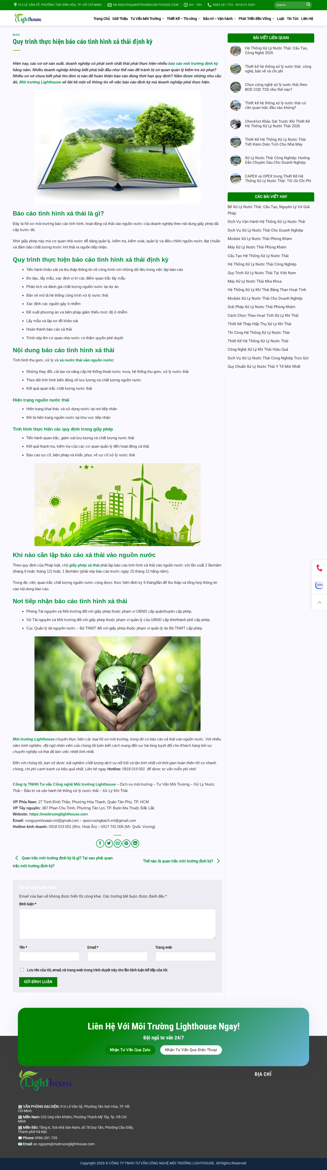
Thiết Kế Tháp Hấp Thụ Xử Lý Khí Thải (259, 324)
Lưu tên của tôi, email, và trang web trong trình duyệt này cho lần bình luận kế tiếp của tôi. (97, 970)
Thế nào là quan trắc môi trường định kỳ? (178, 861)
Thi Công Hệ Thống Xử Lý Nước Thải (259, 332)
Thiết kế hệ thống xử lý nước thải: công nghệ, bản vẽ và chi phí (278, 68)
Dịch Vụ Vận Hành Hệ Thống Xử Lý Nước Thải (266, 221)
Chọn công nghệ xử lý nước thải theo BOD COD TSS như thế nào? (276, 87)
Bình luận (27, 904)
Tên (23, 947)
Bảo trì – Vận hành (218, 19)
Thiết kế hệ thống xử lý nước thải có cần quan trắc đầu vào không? (275, 105)
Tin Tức (293, 19)
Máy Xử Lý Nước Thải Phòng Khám (257, 247)
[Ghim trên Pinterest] (126, 843)
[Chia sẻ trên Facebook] (100, 843)
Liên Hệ (307, 19)
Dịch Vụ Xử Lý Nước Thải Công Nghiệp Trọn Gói (268, 358)
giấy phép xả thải (84, 565)
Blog (16, 34)
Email (92, 947)
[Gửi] (308, 5)
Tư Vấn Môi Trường (146, 19)
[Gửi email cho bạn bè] (118, 843)
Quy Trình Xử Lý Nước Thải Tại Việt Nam (262, 273)
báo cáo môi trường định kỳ (193, 63)
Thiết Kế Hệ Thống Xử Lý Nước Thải (258, 341)
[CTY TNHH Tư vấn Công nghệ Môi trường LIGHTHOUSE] (28, 17)
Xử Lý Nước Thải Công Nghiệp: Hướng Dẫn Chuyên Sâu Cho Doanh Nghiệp (277, 160)
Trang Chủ (102, 19)
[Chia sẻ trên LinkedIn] (135, 843)
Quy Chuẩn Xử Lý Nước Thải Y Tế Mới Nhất (264, 366)
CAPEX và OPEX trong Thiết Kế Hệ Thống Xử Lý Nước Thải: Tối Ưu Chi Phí (278, 178)
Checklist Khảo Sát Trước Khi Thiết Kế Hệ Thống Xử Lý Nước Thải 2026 (277, 123)
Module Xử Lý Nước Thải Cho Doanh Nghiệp (265, 298)
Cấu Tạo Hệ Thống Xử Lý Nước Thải (258, 256)
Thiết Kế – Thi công (182, 19)
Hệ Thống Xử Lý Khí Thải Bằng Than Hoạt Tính (267, 289)
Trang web (163, 947)
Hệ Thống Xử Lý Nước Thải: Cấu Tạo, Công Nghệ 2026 (276, 50)
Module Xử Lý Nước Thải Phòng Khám (260, 238)
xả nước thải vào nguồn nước (86, 360)
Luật (280, 19)
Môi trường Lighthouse (40, 82)
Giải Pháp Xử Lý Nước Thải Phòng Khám (261, 307)
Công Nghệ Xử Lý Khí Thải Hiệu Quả (258, 349)
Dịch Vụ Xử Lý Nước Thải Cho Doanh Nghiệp (265, 230)
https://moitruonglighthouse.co (57, 814)
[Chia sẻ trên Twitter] (109, 843)
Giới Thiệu (120, 19)
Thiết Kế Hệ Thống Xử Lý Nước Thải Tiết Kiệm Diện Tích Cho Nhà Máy (275, 141)
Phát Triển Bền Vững (255, 19)
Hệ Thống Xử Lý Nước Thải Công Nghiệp (262, 264)
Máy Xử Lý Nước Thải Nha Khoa (255, 281)
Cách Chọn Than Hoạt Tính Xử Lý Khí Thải (263, 315)
